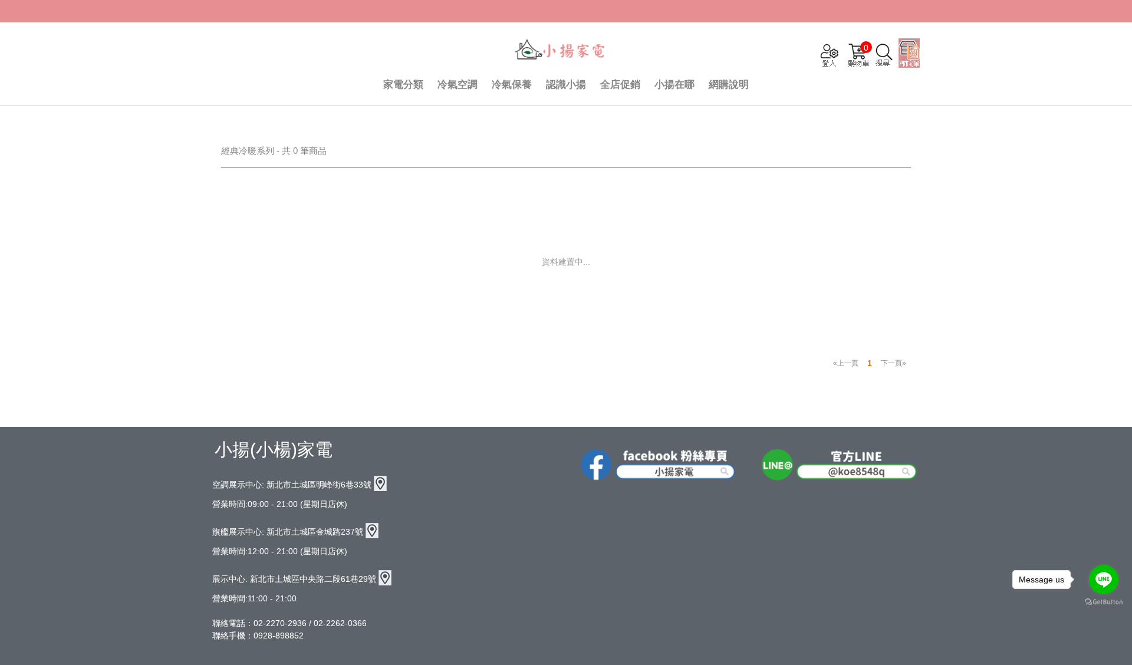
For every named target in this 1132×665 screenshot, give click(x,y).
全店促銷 (620, 84)
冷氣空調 (457, 84)
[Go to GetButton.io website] (1104, 602)
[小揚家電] (560, 50)
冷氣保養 (512, 84)
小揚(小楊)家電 (274, 449)
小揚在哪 (674, 84)
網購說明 (729, 84)
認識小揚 (566, 84)
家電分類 (403, 84)
